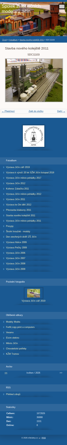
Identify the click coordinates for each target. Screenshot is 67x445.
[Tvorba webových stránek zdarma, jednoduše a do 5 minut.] (39, 438)
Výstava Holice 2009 (16, 242)
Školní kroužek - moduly (18, 231)
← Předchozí (8, 111)
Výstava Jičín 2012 (15, 183)
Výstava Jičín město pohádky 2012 (23, 194)
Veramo (10, 332)
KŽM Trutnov (12, 354)
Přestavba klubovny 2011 (18, 210)
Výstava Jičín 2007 (15, 258)
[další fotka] (56, 81)
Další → (61, 111)
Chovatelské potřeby (16, 348)
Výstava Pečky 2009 (16, 247)
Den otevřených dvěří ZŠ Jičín (21, 236)
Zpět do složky (36, 111)
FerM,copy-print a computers (20, 327)
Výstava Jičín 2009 (15, 269)
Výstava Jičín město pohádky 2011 (23, 220)
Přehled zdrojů (13, 394)
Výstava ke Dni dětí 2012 (18, 204)
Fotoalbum (13, 40)
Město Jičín (12, 343)
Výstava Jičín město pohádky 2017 (23, 178)
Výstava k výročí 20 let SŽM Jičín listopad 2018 (30, 172)
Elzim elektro (12, 337)
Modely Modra (13, 321)
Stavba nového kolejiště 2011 (32, 40)
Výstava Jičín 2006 (15, 253)
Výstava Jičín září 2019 (18, 167)
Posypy (10, 226)
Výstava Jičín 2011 (15, 199)
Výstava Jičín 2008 (15, 263)
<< (6, 372)
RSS (44, 438)
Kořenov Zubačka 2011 (17, 188)
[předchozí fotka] (10, 81)
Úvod (4, 40)
